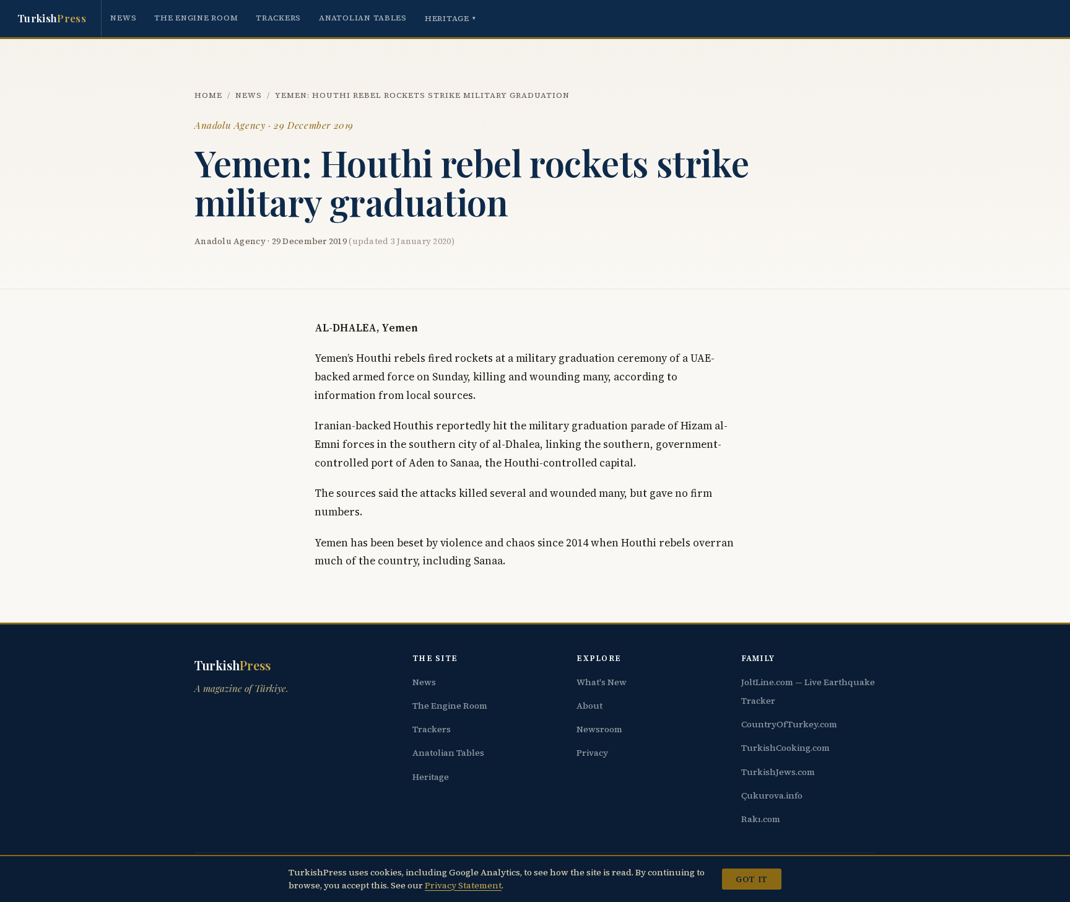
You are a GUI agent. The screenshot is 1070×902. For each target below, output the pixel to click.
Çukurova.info (771, 795)
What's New (601, 682)
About (589, 705)
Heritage (450, 18)
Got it (751, 879)
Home (208, 95)
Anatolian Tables (363, 17)
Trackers (278, 17)
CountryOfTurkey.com (789, 724)
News (123, 17)
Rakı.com (760, 819)
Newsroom (599, 729)
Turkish (51, 18)
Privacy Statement (463, 885)
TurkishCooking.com (785, 748)
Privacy (592, 753)
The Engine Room (196, 17)
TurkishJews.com (778, 772)
